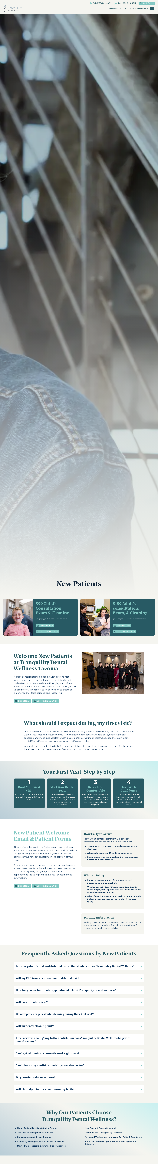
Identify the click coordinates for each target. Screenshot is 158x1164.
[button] (113, 9)
